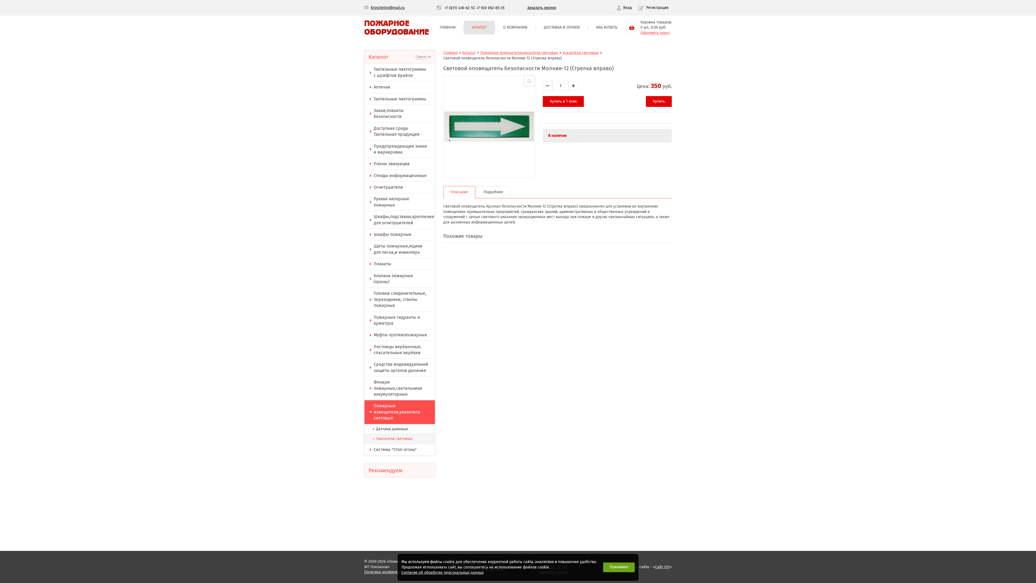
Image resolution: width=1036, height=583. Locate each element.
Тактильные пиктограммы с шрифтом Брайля (400, 72)
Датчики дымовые (390, 429)
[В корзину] (631, 27)
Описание (459, 192)
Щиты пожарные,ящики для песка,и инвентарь (398, 249)
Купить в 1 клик (563, 101)
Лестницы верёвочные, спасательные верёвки (397, 349)
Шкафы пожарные (392, 234)
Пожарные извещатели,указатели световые (397, 412)
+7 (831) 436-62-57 (460, 7)
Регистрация (657, 7)
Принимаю (619, 567)
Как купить (606, 27)
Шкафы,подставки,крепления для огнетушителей (404, 219)
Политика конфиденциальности (392, 572)
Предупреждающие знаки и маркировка (400, 149)
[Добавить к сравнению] (529, 81)
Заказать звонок (541, 7)
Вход (627, 7)
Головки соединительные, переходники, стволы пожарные (400, 299)
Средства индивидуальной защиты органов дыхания (401, 367)
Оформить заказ (655, 32)
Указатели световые (393, 438)
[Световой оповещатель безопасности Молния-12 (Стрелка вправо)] (489, 127)
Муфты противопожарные (400, 334)
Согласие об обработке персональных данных (442, 572)
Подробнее (493, 192)
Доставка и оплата (562, 27)
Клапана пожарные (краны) (393, 278)
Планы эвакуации (392, 163)
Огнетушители (388, 187)
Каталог (479, 27)
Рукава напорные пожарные (391, 201)
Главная (447, 27)
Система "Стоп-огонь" (395, 449)
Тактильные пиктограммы (400, 98)
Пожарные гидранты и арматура (397, 320)
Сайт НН (662, 567)
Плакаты (382, 263)
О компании (515, 27)
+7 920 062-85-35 (490, 7)
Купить (659, 101)
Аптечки (382, 87)
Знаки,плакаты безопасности (389, 113)
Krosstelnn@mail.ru (388, 7)
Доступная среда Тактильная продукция (397, 131)
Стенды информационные (400, 175)
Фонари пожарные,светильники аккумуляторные (398, 388)
